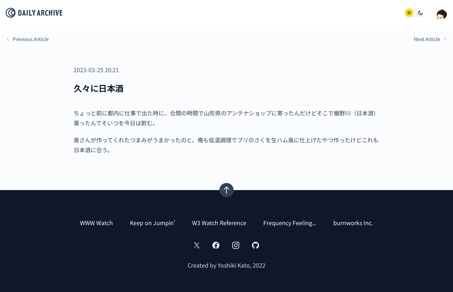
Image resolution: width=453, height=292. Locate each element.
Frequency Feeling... (289, 222)
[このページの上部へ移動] (226, 190)
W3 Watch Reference (219, 222)
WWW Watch (96, 222)
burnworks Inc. (353, 222)
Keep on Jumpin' (152, 222)
